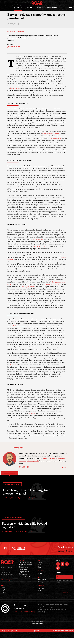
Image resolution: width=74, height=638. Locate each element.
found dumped (15, 88)
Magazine (52, 8)
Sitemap (40, 582)
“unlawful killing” (56, 138)
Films (29, 8)
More (71, 7)
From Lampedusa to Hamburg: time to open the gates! (26, 491)
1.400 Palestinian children (50, 133)
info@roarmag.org (7, 579)
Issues (40, 573)
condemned (32, 413)
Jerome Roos (13, 46)
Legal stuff (36, 630)
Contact (3, 592)
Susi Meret (6, 498)
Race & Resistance (25, 576)
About (3, 587)
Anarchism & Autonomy (13, 518)
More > (64, 467)
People (3, 590)
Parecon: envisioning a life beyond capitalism (24, 525)
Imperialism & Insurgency (15, 31)
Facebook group (37, 239)
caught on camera (42, 255)
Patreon (64, 593)
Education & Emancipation (23, 568)
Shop (39, 590)
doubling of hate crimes (53, 284)
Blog (39, 8)
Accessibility (42, 579)
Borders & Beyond (12, 484)
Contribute (41, 588)
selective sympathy (16, 166)
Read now (64, 546)
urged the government (40, 246)
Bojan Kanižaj (14, 630)
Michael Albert (7, 531)
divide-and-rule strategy (20, 326)
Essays (18, 8)
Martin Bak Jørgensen (18, 498)
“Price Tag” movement (27, 286)
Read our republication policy (24, 611)
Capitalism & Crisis (25, 564)
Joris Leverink (18, 531)
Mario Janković (68, 630)
